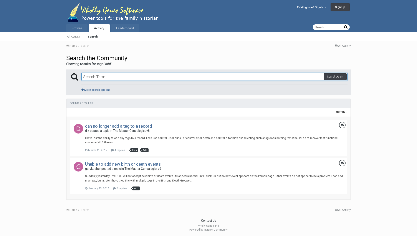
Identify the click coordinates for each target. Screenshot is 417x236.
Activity (99, 28)
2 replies (121, 188)
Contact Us (208, 220)
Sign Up (340, 7)
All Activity (73, 36)
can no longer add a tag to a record (118, 126)
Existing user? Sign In (311, 7)
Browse (77, 28)
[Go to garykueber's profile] (78, 167)
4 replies (119, 150)
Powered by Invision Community (208, 229)
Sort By (341, 112)
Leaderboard (125, 28)
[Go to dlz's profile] (78, 129)
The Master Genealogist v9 (142, 168)
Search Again (335, 76)
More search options (97, 89)
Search (93, 36)
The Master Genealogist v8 (131, 130)
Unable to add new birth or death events (123, 164)
